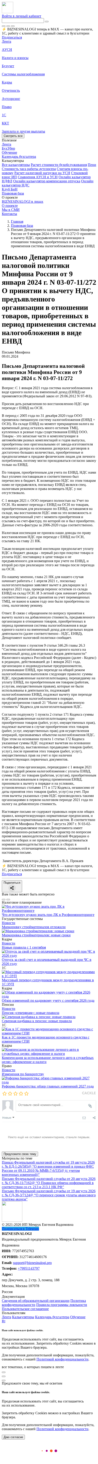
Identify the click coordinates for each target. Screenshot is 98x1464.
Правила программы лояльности (61, 1305)
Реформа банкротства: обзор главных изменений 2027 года (48, 1086)
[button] (49, 161)
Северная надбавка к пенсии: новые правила (37, 1021)
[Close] (8, 26)
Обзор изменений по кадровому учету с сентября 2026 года (48, 1000)
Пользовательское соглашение (25, 1309)
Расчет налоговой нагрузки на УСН (42, 173)
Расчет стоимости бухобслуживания (59, 165)
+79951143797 (29, 1268)
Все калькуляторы (16, 165)
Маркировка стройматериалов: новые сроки (36, 935)
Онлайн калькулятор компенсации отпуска (46, 181)
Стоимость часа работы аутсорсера (29, 169)
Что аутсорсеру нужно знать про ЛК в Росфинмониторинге (48, 915)
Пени (92, 165)
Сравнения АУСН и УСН (38, 177)
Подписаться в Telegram (20, 1229)
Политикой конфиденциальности (62, 1359)
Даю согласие (13, 1437)
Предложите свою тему (20, 1154)
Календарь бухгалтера (52, 1317)
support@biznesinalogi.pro (32, 1263)
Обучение (77, 1317)
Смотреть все (13, 136)
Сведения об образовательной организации (36, 1301)
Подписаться (12, 37)
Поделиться (12, 882)
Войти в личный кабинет (21, 16)
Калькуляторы (23, 1317)
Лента (6, 41)
